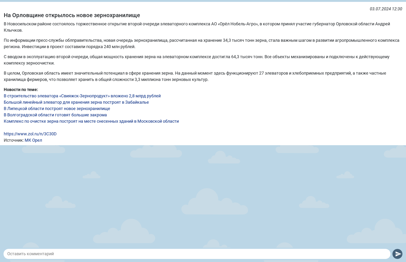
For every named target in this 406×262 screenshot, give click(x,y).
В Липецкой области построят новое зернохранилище (57, 108)
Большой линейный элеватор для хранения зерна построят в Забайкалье (76, 102)
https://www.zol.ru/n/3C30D (30, 133)
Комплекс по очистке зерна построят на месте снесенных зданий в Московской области (91, 121)
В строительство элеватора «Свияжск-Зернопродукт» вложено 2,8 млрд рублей (82, 95)
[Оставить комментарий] (197, 254)
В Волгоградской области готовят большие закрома (55, 114)
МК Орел (33, 140)
